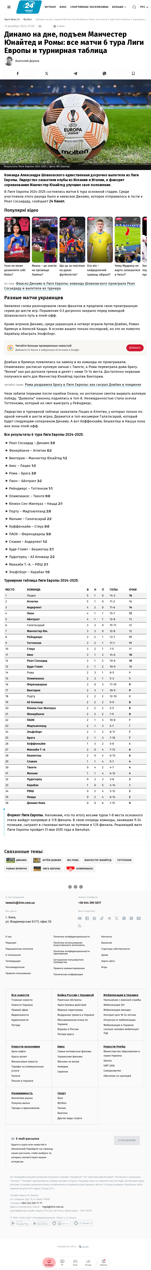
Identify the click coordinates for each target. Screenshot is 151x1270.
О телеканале (13, 955)
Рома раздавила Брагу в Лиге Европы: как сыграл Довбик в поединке (83, 384)
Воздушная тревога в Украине (75, 1014)
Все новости (20, 995)
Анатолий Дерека (27, 61)
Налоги (15, 1075)
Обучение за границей (117, 1075)
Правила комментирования (69, 968)
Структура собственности (115, 949)
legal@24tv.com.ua (53, 1206)
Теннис (61, 1108)
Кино (61, 1046)
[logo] (29, 7)
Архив (104, 955)
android (20, 1223)
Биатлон (62, 1113)
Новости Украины (22, 1004)
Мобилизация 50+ (114, 1004)
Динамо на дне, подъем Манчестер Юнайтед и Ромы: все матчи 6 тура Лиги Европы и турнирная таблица (91, 19)
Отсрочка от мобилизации (119, 1019)
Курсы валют (19, 1056)
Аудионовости (20, 1019)
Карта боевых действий (71, 1004)
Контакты (106, 937)
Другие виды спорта (69, 1118)
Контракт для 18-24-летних (119, 1014)
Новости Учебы (114, 1046)
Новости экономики (25, 1046)
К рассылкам (127, 1140)
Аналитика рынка (22, 1098)
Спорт (61, 1093)
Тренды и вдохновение (25, 1108)
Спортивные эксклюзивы (89, 7)
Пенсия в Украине (22, 1080)
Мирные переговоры (70, 1009)
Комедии (62, 1066)
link (79, 918)
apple (40, 1223)
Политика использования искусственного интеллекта (69, 944)
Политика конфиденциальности (71, 937)
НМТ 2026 (109, 1065)
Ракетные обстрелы (69, 999)
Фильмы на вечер (68, 1061)
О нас (9, 937)
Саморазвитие (112, 1070)
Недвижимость (22, 1093)
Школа (107, 1060)
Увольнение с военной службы (122, 999)
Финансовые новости (24, 1061)
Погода (15, 1025)
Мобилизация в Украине (120, 995)
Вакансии (106, 943)
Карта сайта (108, 961)
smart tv (61, 1223)
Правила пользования (18, 973)
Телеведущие (13, 961)
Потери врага (65, 1034)
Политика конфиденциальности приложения (71, 952)
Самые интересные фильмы (74, 1051)
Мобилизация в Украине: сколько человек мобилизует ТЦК (121, 1029)
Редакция (11, 943)
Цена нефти (18, 1051)
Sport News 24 (12, 19)
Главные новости (22, 999)
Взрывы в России (67, 1029)
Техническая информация (68, 974)
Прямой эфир (19, 1009)
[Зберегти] (133, 73)
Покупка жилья (20, 1103)
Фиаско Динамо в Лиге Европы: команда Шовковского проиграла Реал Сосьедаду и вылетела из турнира (69, 285)
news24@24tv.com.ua (20, 903)
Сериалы (62, 1071)
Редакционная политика (19, 949)
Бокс (63, 7)
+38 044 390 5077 (89, 903)
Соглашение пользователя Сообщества (68, 961)
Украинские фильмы (69, 1056)
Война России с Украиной (75, 995)
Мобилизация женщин (117, 1009)
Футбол (50, 7)
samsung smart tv (83, 1223)
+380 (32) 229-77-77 (31, 1203)
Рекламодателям (15, 967)
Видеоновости (20, 1014)
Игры (104, 967)
